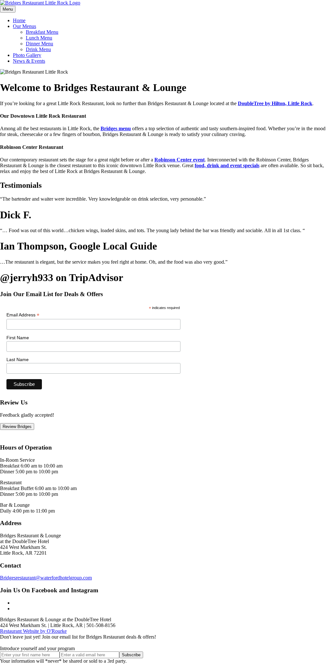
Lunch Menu (39, 38)
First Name (17, 337)
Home (19, 20)
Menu (8, 9)
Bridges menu (116, 128)
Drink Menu (38, 49)
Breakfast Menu (42, 32)
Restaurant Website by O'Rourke (33, 631)
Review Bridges (17, 426)
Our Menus (24, 26)
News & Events (29, 61)
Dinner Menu (39, 43)
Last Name (17, 359)
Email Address (22, 315)
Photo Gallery (27, 55)
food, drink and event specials (227, 165)
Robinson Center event (179, 159)
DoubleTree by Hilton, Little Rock (275, 103)
